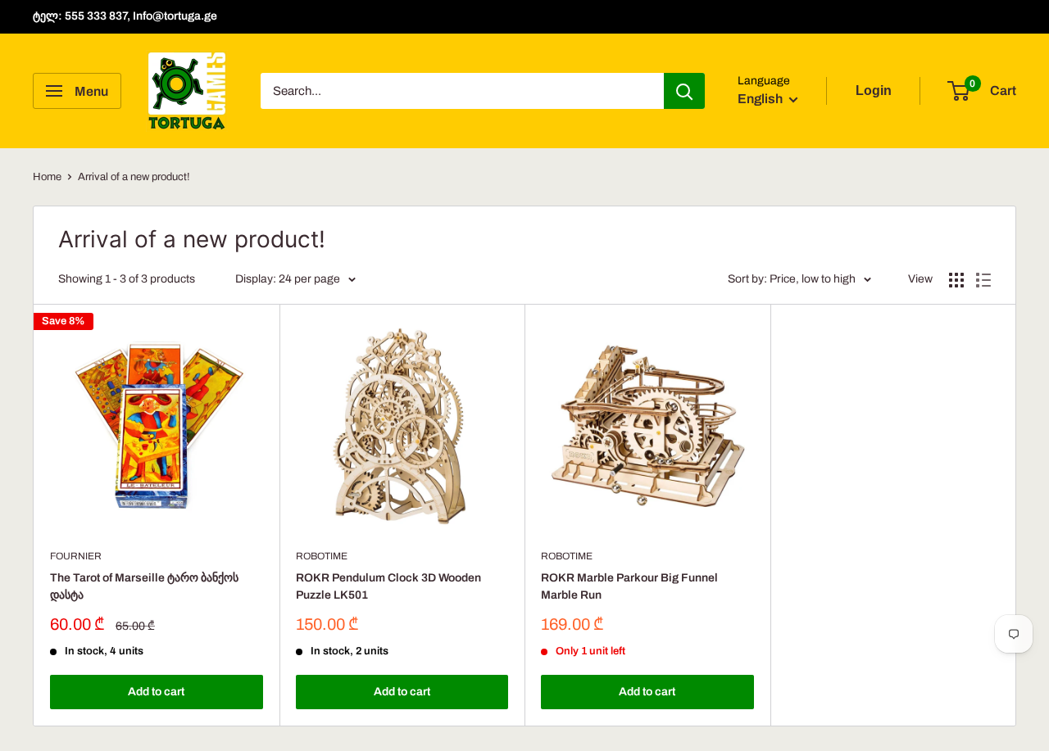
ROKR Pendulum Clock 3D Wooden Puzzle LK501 (388, 587)
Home (47, 177)
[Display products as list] (983, 280)
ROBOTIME (321, 556)
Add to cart (156, 691)
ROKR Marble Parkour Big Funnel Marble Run (629, 587)
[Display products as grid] (956, 280)
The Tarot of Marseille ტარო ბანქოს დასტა (144, 587)
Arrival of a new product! (134, 177)
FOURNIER (76, 556)
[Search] (684, 91)
